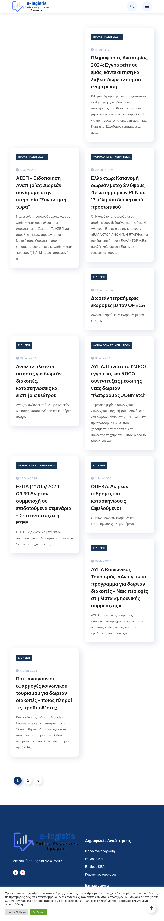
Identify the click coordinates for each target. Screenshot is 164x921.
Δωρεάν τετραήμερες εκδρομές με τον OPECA (118, 301)
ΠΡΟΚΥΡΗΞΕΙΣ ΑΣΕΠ (107, 36)
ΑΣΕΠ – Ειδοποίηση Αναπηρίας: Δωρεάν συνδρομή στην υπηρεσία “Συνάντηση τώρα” (41, 192)
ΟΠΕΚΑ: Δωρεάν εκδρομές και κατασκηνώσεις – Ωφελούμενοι (110, 497)
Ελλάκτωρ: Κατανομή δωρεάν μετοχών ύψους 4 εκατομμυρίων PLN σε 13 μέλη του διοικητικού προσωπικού (118, 192)
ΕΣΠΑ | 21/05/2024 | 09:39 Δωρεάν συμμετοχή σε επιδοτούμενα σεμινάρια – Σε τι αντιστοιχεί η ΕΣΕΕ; (43, 504)
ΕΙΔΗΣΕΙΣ (99, 277)
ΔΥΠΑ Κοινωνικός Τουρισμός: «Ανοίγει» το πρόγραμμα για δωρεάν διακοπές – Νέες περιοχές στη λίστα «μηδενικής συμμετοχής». (119, 587)
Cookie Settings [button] (16, 912)
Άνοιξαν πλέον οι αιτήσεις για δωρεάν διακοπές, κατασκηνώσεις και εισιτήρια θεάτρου (39, 380)
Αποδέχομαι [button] (38, 912)
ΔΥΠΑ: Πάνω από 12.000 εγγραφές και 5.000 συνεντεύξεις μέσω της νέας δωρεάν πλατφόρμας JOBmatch (118, 380)
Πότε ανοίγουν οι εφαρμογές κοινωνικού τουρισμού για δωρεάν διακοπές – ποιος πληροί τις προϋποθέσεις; (44, 693)
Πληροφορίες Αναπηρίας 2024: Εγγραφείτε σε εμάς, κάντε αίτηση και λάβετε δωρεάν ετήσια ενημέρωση (119, 72)
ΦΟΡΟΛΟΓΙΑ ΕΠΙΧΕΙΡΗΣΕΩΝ (111, 156)
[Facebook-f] (15, 872)
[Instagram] (22, 872)
